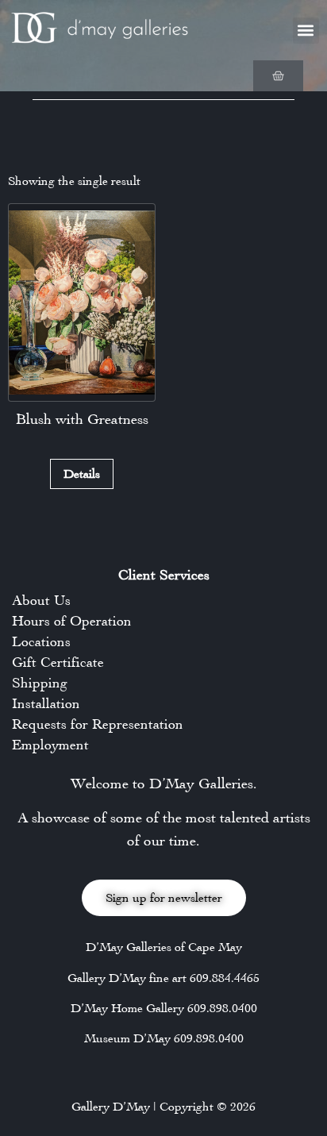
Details (81, 473)
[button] (306, 30)
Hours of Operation (72, 621)
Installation (46, 703)
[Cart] (278, 75)
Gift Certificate (58, 662)
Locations (41, 641)
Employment (50, 744)
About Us (41, 600)
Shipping (39, 682)
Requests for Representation (97, 724)
